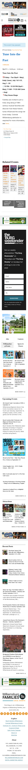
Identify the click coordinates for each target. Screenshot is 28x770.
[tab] (7, 339)
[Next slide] (24, 514)
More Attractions (18, 526)
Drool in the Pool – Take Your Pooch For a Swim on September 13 (8, 363)
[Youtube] (11, 713)
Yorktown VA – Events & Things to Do (14, 725)
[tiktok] (17, 713)
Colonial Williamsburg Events (14, 723)
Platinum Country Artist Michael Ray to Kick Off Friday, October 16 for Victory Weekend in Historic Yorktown (17, 572)
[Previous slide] (4, 514)
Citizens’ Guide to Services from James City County (15, 581)
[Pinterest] (8, 713)
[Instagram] (5, 713)
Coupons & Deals (14, 728)
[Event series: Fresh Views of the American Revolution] (14, 190)
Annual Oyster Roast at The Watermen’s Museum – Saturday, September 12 (13, 620)
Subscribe (14, 298)
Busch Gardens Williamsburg (14, 721)
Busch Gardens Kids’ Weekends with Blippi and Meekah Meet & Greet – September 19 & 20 (8, 384)
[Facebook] (1, 713)
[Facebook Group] (20, 713)
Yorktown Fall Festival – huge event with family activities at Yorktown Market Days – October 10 (19, 519)
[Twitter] (14, 713)
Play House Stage (7, 129)
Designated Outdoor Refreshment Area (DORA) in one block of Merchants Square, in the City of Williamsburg (13, 657)
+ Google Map (7, 137)
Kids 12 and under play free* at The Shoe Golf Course (14, 474)
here (7, 123)
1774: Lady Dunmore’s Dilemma (7, 203)
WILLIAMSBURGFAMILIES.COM (14, 757)
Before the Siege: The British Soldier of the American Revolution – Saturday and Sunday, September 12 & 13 (13, 591)
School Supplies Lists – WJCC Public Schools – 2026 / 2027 (12, 467)
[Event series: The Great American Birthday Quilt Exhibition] (22, 193)
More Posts (20, 673)
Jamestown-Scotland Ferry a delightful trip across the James (13, 490)
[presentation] (8, 355)
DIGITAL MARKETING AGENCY (14, 760)
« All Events (5, 64)
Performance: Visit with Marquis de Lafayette (20, 204)
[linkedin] (23, 713)
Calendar (22, 20)
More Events (19, 391)
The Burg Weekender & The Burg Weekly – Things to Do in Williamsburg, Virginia (14, 482)
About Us (14, 733)
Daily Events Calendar (14, 730)
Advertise (14, 735)
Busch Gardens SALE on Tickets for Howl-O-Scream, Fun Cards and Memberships (8, 518)
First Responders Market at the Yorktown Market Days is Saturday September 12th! (14, 605)
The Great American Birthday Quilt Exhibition (21, 181)
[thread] (26, 713)
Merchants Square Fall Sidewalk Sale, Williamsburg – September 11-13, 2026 (20, 383)
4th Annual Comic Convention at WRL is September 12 (20, 363)
